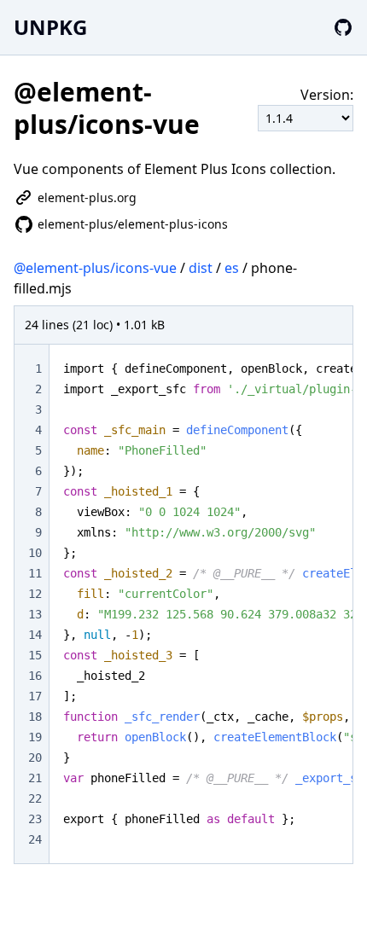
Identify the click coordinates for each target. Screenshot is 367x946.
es (231, 267)
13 (35, 614)
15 (35, 655)
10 (35, 553)
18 (35, 716)
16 (35, 675)
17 (35, 696)
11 (35, 573)
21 (35, 778)
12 (35, 594)
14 (35, 634)
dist (201, 267)
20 (35, 757)
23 (35, 819)
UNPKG (50, 27)
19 (35, 737)
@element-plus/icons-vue (95, 267)
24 (35, 839)
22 (35, 798)
